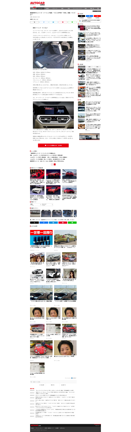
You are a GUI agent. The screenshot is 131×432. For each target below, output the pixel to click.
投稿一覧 (52, 384)
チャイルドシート (65, 87)
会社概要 (56, 428)
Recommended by (68, 378)
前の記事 (42, 384)
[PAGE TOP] (97, 425)
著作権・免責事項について (49, 428)
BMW (32, 19)
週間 (89, 66)
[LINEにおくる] (72, 22)
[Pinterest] (62, 22)
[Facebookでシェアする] (44, 22)
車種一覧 (92, 8)
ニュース (40, 8)
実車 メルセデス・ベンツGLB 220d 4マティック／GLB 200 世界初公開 (46, 155)
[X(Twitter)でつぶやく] (34, 22)
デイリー (82, 66)
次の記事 (62, 384)
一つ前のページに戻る (36, 381)
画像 (62, 8)
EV (33, 8)
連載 (86, 8)
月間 (97, 66)
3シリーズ (36, 19)
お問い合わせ (62, 428)
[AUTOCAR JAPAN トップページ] (30, 219)
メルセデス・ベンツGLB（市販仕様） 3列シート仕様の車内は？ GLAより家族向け (48, 157)
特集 (69, 8)
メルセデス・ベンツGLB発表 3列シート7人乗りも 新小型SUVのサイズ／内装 (47, 159)
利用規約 (32, 428)
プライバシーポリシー (39, 428)
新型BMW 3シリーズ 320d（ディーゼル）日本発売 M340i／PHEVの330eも (47, 161)
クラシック (54, 8)
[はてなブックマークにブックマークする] (53, 22)
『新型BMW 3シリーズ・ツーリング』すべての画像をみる (42, 153)
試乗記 (47, 8)
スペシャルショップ (77, 8)
